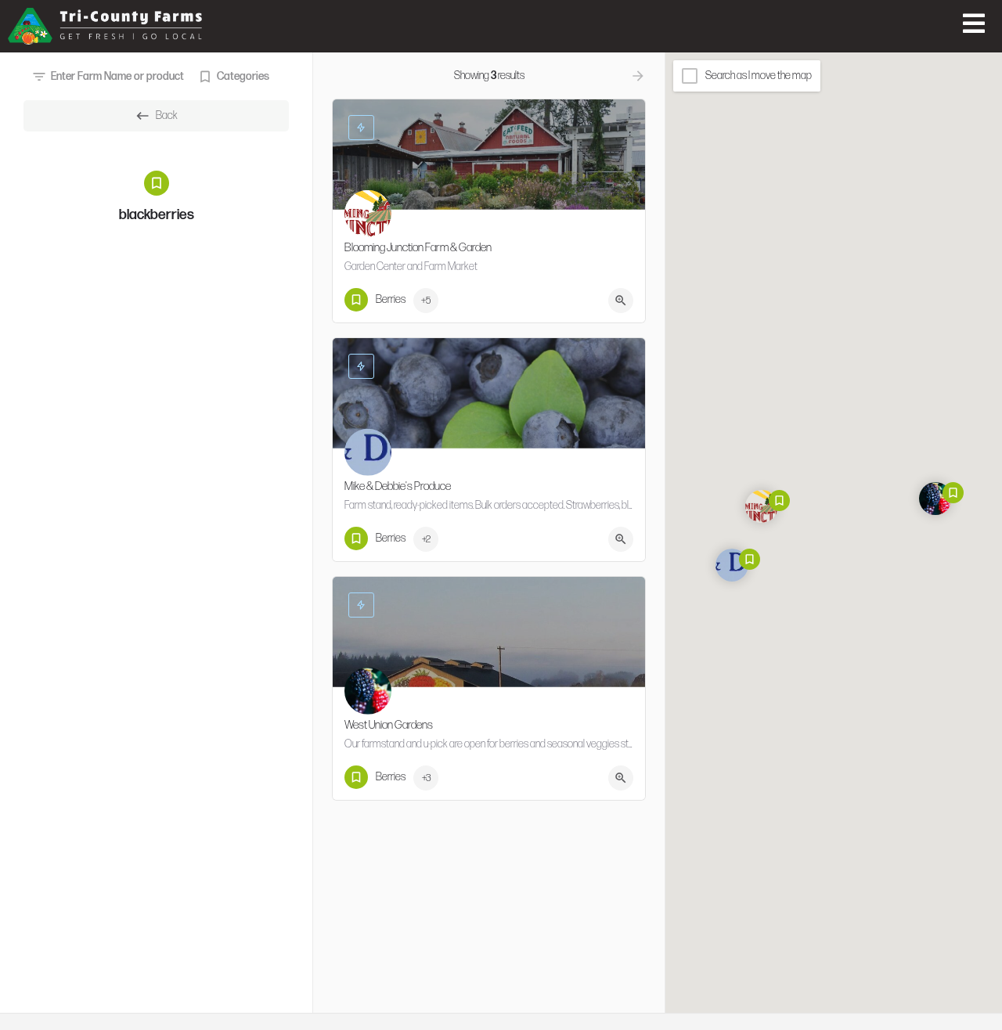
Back (167, 115)
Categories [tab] (243, 76)
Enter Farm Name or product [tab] (117, 76)
